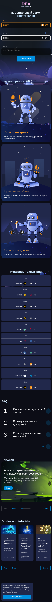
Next (14, 508)
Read (8, 488)
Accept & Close (17, 597)
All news (45, 508)
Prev (5, 508)
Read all (45, 568)
